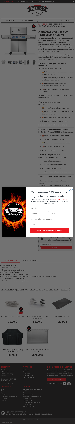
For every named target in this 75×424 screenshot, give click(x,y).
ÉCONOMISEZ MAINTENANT (49, 231)
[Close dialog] (70, 189)
